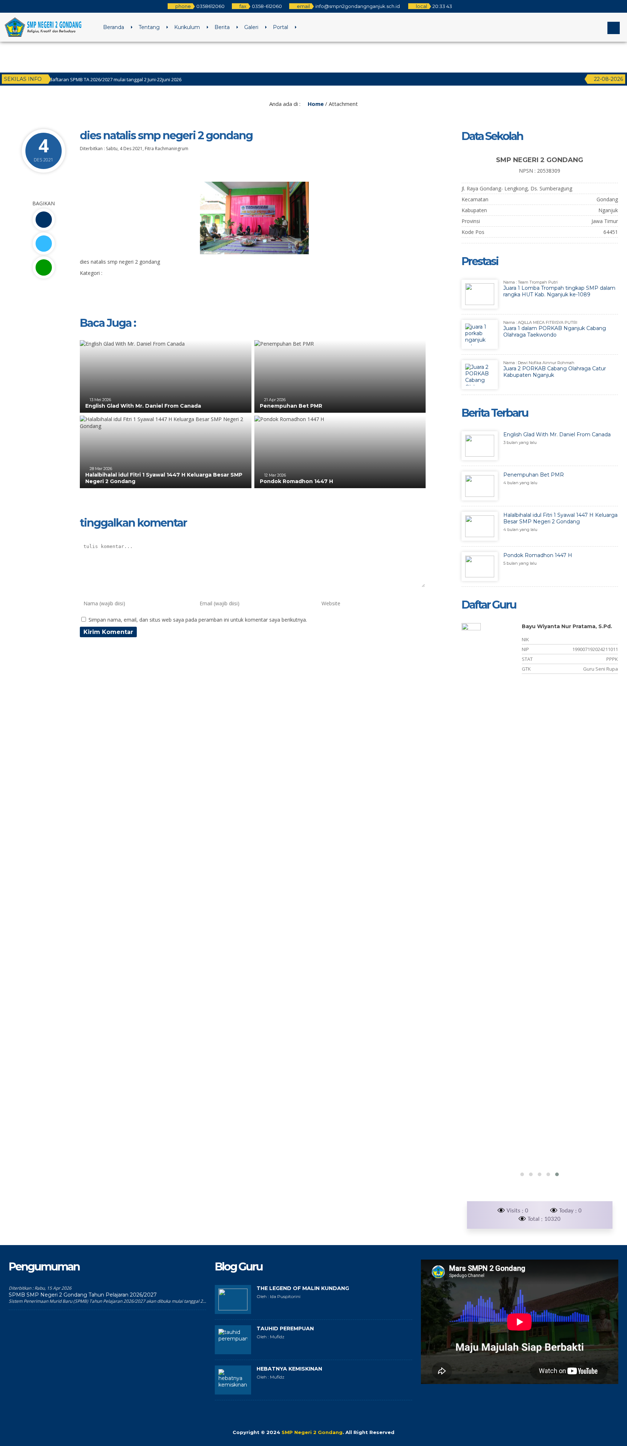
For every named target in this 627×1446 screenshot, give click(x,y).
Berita (222, 27)
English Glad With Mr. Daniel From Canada (143, 406)
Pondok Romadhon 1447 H (296, 481)
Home (315, 103)
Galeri (251, 27)
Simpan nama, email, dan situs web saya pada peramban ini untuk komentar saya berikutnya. (198, 619)
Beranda (113, 27)
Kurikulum (187, 27)
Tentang (149, 27)
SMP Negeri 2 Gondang (312, 1432)
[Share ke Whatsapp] (43, 267)
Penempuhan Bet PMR (291, 406)
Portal (280, 27)
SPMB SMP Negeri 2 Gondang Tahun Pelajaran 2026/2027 (83, 1294)
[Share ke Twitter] (43, 243)
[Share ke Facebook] (43, 220)
